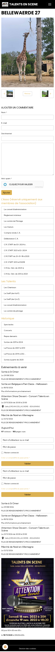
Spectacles (8, 324)
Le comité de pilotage (13, 311)
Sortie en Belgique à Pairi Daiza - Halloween (24, 384)
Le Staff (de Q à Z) (12, 299)
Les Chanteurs (10, 287)
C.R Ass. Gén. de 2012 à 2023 (16, 274)
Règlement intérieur (12, 215)
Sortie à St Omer (10, 371)
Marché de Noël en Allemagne (17, 415)
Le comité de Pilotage (13, 221)
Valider (27, 463)
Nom (3, 112)
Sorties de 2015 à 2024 (13, 342)
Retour (27, 93)
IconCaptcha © (39, 187)
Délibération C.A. (11, 239)
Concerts (8, 330)
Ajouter (6, 192)
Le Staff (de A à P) (11, 293)
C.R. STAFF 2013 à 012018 (14, 262)
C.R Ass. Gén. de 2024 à (14, 268)
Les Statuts (8, 227)
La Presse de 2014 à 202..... (15, 354)
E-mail (4, 123)
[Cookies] (5, 647)
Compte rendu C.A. (12, 233)
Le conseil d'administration (15, 209)
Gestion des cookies (27, 648)
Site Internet (6, 133)
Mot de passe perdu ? (22, 458)
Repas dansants (10, 336)
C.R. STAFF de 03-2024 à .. (15, 244)
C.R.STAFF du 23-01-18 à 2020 (16, 256)
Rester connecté (11, 452)
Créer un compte (7, 458)
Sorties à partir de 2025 (14, 360)
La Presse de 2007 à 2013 (14, 348)
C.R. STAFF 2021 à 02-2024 (15, 250)
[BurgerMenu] (50, 4)
